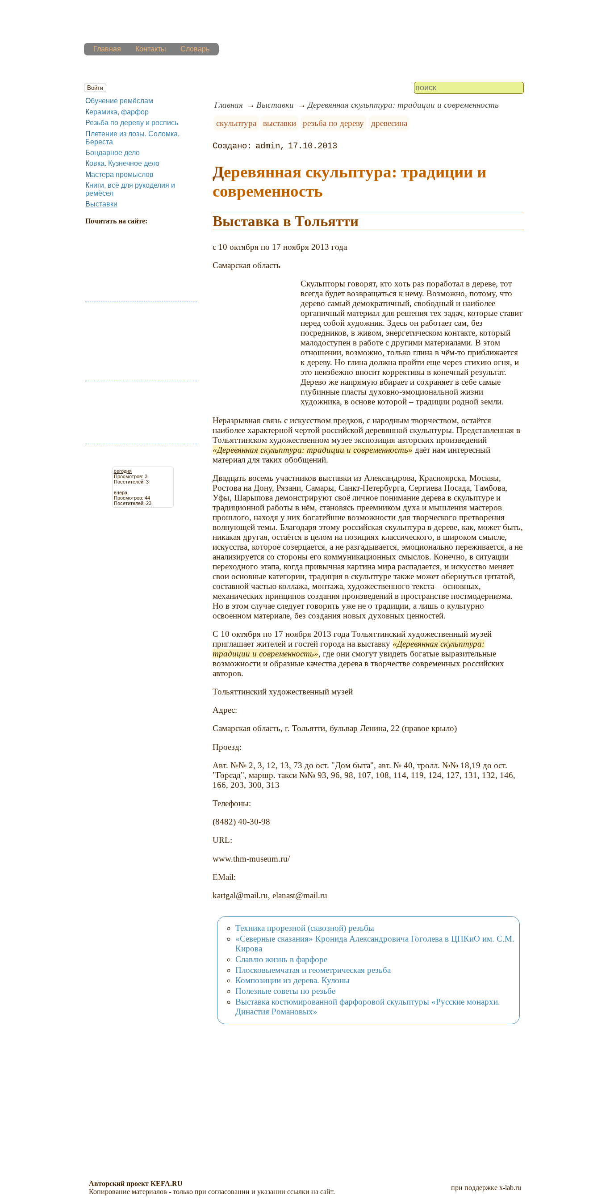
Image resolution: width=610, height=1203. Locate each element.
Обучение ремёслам (119, 101)
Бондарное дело (112, 152)
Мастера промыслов (119, 174)
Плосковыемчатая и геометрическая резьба (313, 970)
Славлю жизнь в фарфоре (281, 959)
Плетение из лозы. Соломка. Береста (132, 138)
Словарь (194, 49)
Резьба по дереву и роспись (131, 122)
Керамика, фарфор (117, 112)
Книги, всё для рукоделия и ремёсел (130, 189)
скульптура (236, 123)
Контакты (150, 49)
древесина (389, 123)
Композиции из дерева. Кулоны (292, 980)
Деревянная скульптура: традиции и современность (403, 104)
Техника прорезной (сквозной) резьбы (304, 928)
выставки (279, 123)
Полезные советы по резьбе (285, 991)
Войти (95, 87)
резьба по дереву (333, 123)
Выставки (101, 204)
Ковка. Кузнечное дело (122, 163)
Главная (107, 49)
